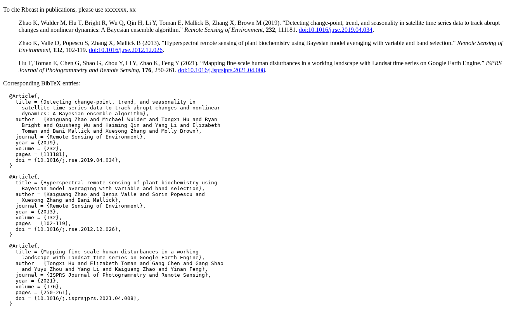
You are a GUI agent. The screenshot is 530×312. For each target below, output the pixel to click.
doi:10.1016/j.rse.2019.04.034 (335, 29)
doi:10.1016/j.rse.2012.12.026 (126, 50)
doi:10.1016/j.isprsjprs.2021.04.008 (221, 70)
